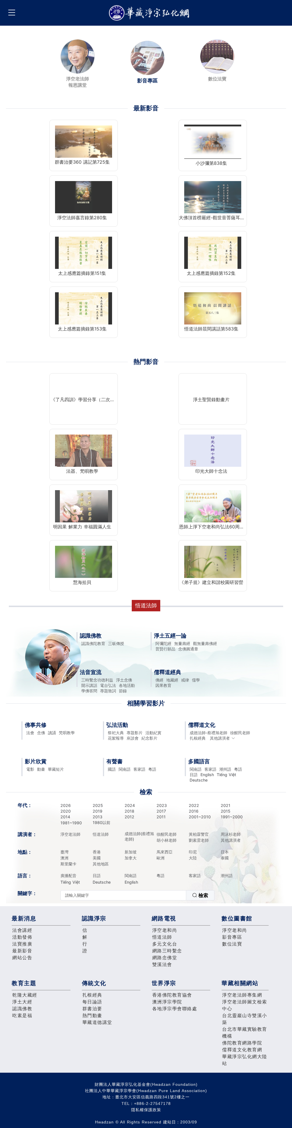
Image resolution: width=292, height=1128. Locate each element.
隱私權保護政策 (146, 1109)
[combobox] (137, 895)
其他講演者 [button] (220, 738)
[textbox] (123, 895)
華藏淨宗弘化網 (150, 13)
